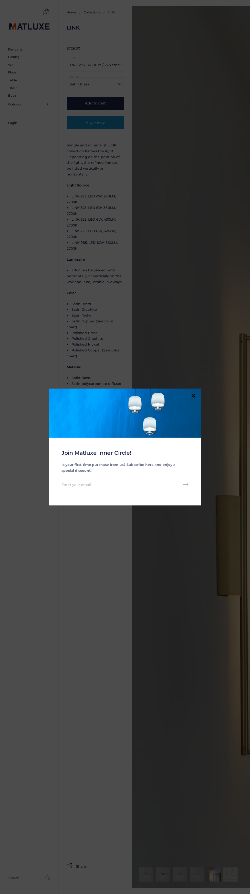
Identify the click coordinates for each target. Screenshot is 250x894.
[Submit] (185, 486)
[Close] (193, 396)
